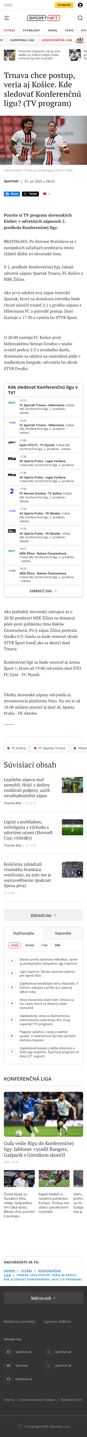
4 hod (14, 945)
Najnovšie (63, 933)
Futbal (26, 1271)
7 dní (44, 945)
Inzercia (9, 1400)
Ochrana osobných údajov (37, 1400)
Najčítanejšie (23, 933)
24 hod (29, 945)
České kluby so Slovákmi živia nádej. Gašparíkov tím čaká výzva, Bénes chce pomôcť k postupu (19, 1205)
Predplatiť (64, 5)
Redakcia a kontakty (19, 1321)
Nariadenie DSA (71, 1400)
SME (57, 945)
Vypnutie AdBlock (57, 1321)
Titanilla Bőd (12, 803)
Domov (9, 1271)
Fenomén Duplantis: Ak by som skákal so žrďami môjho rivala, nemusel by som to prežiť (39, 55)
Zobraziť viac (41, 591)
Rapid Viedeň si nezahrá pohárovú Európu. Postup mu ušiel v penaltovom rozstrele (54, 1203)
